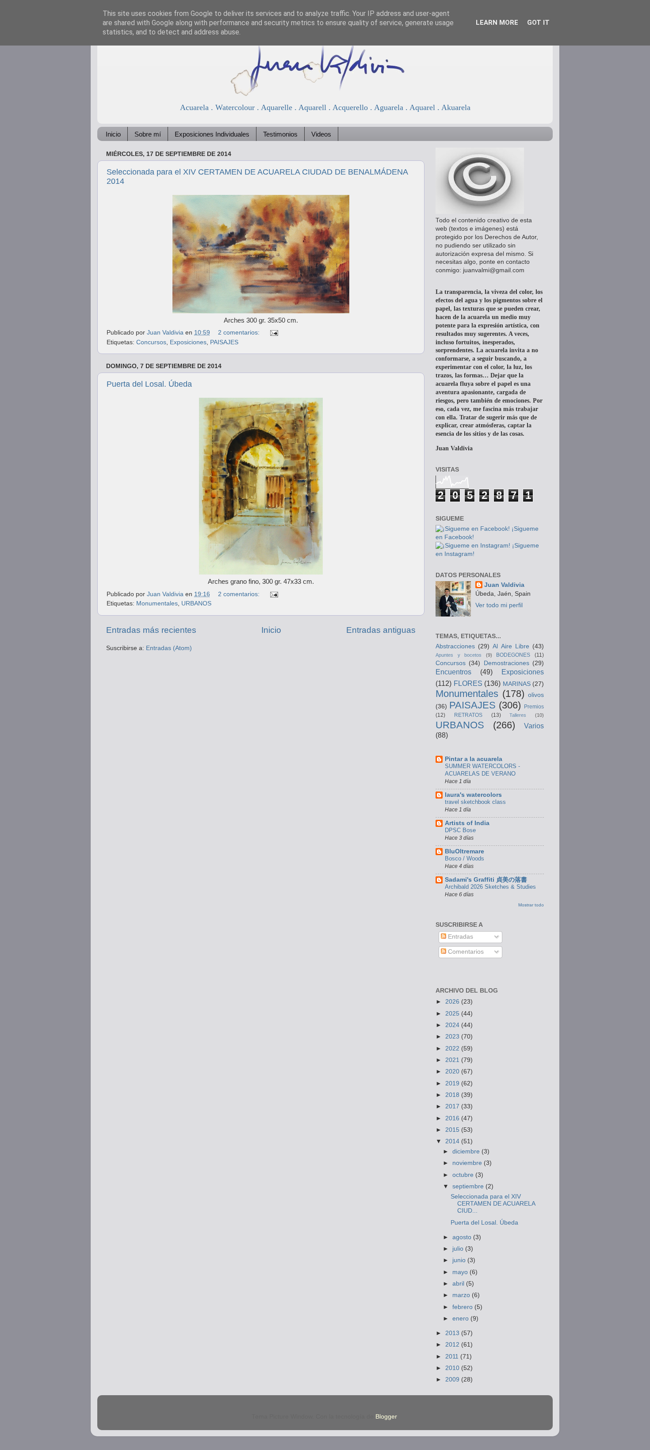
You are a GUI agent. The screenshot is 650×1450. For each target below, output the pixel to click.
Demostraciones (506, 663)
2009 (453, 1379)
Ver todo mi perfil (499, 605)
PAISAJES (224, 342)
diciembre (467, 1151)
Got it (538, 23)
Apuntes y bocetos (459, 655)
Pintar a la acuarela (473, 759)
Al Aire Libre (511, 646)
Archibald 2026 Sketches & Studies (490, 886)
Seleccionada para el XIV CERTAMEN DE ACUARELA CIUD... (493, 1203)
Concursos (151, 342)
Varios (534, 726)
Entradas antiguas (381, 630)
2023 (453, 1036)
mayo (461, 1272)
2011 (452, 1356)
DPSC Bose (460, 830)
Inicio (113, 134)
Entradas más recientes (151, 630)
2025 (453, 1013)
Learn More (497, 23)
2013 (453, 1333)
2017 (453, 1106)
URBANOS (196, 603)
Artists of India (467, 823)
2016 (453, 1118)
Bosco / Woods (464, 858)
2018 (453, 1095)
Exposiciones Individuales (212, 134)
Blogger (386, 1416)
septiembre (469, 1186)
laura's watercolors (473, 795)
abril (459, 1283)
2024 (453, 1025)
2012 (453, 1344)
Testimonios (280, 134)
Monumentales (157, 603)
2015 (453, 1130)
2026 (453, 1001)
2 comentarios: (239, 332)
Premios (534, 707)
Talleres (517, 715)
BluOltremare (464, 851)
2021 (453, 1060)
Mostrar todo (531, 904)
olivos (536, 695)
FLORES (468, 683)
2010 (453, 1368)
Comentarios (465, 951)
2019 (453, 1083)
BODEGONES (513, 655)
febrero (463, 1307)
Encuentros (453, 672)
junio (459, 1260)
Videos (321, 134)
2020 (453, 1071)
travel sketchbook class (475, 802)
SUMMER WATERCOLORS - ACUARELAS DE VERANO (482, 770)
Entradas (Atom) (169, 648)
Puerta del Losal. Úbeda (149, 384)
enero (461, 1318)
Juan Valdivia (504, 585)
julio (458, 1248)
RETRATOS (468, 715)
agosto (462, 1237)
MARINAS (517, 684)
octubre (463, 1175)
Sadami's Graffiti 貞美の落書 (486, 879)
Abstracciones (455, 646)
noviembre (468, 1163)
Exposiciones (188, 342)
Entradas (459, 936)
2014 (453, 1141)
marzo (462, 1295)
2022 (453, 1048)
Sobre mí (147, 134)
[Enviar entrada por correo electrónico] (273, 332)
